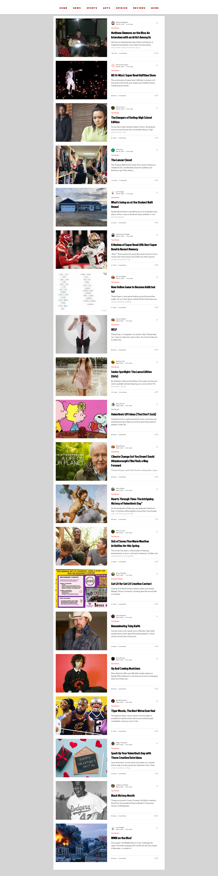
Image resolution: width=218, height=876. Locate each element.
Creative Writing (117, 579)
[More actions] (157, 23)
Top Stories (115, 28)
